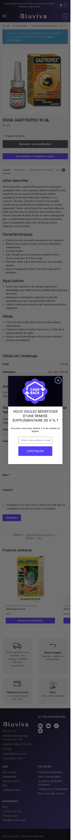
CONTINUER (35, 451)
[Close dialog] (58, 380)
